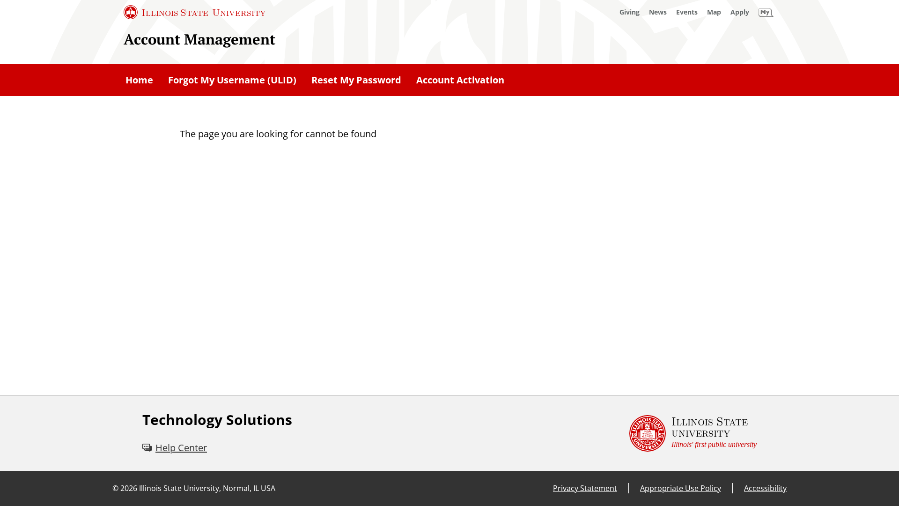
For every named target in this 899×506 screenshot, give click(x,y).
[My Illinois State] (766, 12)
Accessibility (765, 488)
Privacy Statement (585, 488)
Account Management (199, 39)
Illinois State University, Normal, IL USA (207, 488)
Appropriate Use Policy (680, 488)
